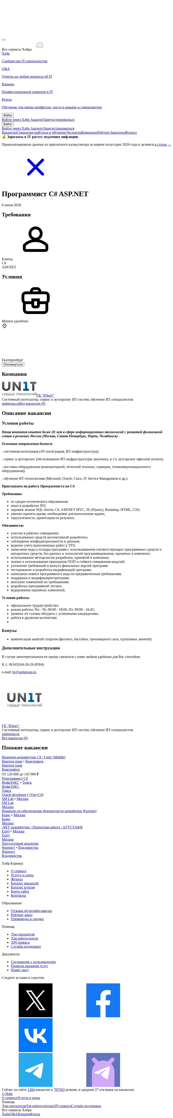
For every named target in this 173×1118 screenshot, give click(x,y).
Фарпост (8, 847)
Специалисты (27, 132)
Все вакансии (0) (32, 403)
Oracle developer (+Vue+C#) (22, 795)
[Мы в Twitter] (35, 1016)
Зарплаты (117, 132)
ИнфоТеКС (10, 782)
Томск (27, 782)
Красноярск (34, 761)
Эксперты (73, 132)
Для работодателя (24, 938)
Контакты (18, 895)
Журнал (131, 132)
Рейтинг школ (21, 915)
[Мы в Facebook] (103, 1016)
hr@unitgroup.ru (24, 672)
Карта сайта (20, 891)
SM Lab (8, 799)
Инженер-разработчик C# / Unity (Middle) (33, 757)
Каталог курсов (23, 887)
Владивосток (28, 847)
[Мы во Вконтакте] (35, 1051)
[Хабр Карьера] (19, 45)
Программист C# (15, 778)
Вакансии (9, 132)
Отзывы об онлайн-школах (31, 911)
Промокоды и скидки (27, 919)
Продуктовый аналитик (20, 843)
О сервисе (18, 871)
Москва (22, 799)
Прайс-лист (20, 970)
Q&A (14, 1114)
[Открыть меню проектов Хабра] (3, 39)
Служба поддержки (26, 946)
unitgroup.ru (10, 403)
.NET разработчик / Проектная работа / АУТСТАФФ (42, 827)
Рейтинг (103, 132)
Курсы (35, 1114)
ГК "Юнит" (45, 395)
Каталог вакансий (25, 883)
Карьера (24, 1114)
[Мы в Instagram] (103, 1051)
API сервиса (20, 942)
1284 (31, 1090)
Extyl (5, 831)
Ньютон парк (12, 761)
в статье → (163, 144)
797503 (59, 1090)
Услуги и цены (22, 875)
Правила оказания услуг (29, 966)
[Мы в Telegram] (35, 1086)
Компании (89, 132)
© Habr (7, 1094)
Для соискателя (22, 934)
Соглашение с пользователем (33, 962)
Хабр (6, 1114)
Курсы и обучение (52, 132)
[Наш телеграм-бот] (103, 1086)
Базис (6, 815)
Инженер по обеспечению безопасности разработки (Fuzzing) (49, 811)
